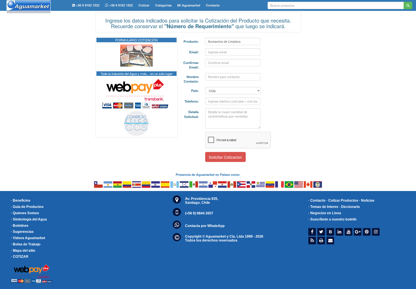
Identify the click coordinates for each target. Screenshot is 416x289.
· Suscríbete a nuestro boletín (332, 219)
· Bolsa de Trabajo (26, 244)
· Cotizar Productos (342, 200)
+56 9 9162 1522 (120, 5)
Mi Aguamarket (188, 5)
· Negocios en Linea (324, 213)
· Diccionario (349, 207)
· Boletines (19, 225)
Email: (194, 52)
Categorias (163, 5)
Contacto (213, 5)
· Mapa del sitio (23, 250)
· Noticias (366, 200)
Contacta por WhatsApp (205, 226)
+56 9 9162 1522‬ (87, 5)
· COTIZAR (19, 256)
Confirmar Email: (191, 65)
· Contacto (316, 200)
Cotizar (144, 5)
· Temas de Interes (323, 207)
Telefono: (192, 101)
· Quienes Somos (25, 213)
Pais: (195, 90)
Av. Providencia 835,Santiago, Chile (201, 200)
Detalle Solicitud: (191, 114)
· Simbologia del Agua (29, 219)
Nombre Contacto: (191, 79)
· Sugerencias (22, 231)
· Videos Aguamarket (28, 238)
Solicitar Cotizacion (225, 157)
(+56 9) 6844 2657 (199, 213)
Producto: (191, 41)
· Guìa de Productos (27, 207)
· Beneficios (20, 200)
